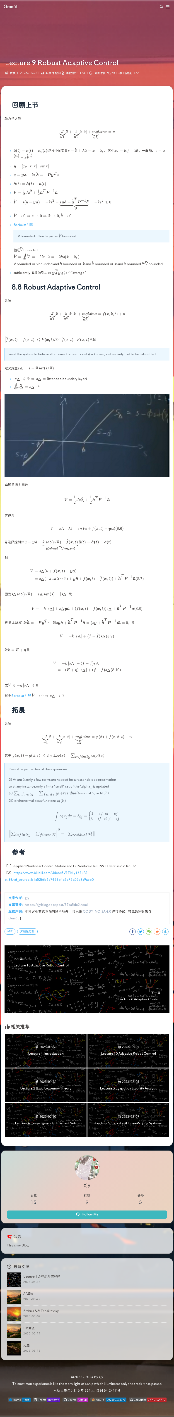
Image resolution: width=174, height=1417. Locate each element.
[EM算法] (14, 1331)
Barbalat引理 (23, 225)
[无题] (14, 1348)
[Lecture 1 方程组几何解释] (14, 1279)
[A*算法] (14, 1297)
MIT (9, 931)
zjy (27, 898)
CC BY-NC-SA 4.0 (97, 912)
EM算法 (29, 1328)
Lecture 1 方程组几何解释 (41, 1277)
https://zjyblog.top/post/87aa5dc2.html (56, 905)
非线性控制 (53, 73)
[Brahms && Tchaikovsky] (14, 1314)
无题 (26, 1345)
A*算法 (28, 1294)
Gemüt (13, 918)
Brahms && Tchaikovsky (41, 1311)
